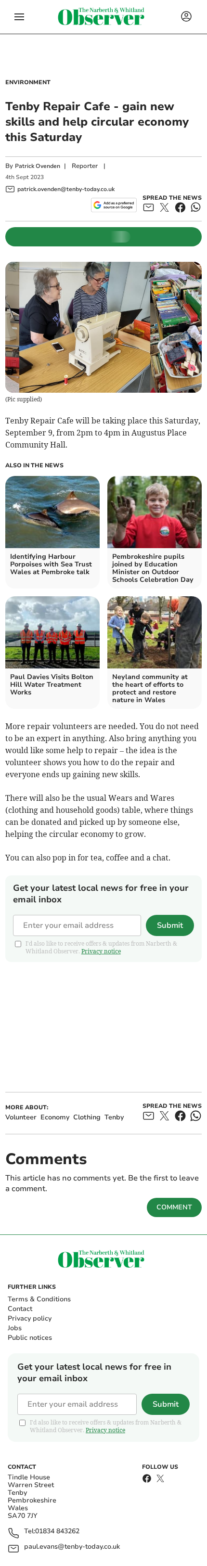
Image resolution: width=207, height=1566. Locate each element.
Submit (170, 925)
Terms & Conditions (39, 1299)
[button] (19, 16)
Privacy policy (30, 1318)
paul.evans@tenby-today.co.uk (72, 1547)
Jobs (15, 1328)
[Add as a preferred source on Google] (114, 205)
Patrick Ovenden (37, 166)
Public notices (30, 1337)
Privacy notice (101, 951)
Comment (174, 1207)
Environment (28, 82)
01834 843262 (57, 1531)
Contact (20, 1308)
